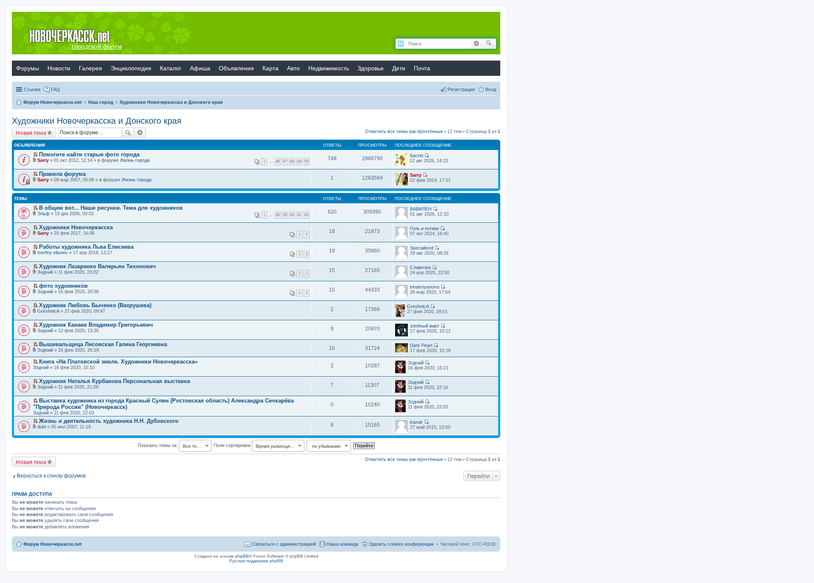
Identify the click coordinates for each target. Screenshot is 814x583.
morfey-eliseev (52, 252)
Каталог (170, 68)
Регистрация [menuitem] (461, 89)
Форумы (27, 68)
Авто (293, 68)
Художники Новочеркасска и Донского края (96, 120)
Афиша (200, 68)
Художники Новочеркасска (76, 227)
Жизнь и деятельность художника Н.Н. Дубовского (108, 421)
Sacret (416, 155)
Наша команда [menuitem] (342, 544)
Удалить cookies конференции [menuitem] (401, 544)
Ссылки (32, 89)
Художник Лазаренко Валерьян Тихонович (97, 266)
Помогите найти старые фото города (89, 154)
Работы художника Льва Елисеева (86, 247)
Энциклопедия (131, 68)
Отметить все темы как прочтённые (404, 131)
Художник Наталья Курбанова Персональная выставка (114, 381)
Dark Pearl (421, 345)
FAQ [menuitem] (55, 89)
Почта (422, 68)
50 (306, 161)
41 (299, 215)
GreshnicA (48, 311)
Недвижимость (328, 68)
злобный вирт (424, 325)
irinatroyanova (424, 286)
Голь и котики (424, 228)
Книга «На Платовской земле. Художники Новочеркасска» (118, 361)
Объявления (236, 68)
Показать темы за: (171, 445)
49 (299, 161)
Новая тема (31, 132)
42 (306, 215)
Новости (58, 68)
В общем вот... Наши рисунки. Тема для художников (111, 208)
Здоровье (370, 68)
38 (278, 215)
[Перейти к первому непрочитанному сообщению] (35, 154)
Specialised (421, 247)
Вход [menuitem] (490, 89)
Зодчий (45, 272)
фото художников (63, 286)
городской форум (97, 46)
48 (292, 161)
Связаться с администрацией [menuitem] (284, 544)
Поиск (128, 133)
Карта (270, 68)
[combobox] (195, 446)
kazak (416, 422)
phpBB (242, 556)
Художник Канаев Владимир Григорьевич (96, 325)
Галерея (90, 68)
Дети (398, 68)
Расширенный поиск (476, 44)
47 (285, 161)
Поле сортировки (256, 445)
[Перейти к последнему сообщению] (426, 155)
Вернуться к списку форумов (51, 476)
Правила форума (62, 174)
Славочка (420, 267)
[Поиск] (489, 44)
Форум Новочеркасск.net (52, 544)
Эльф (43, 213)
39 (285, 215)
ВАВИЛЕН (421, 208)
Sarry (43, 160)
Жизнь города (135, 160)
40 (292, 215)
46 (278, 161)
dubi (41, 426)
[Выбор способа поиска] (400, 43)
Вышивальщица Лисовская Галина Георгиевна (103, 344)
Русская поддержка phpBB (256, 560)
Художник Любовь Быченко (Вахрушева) (95, 305)
